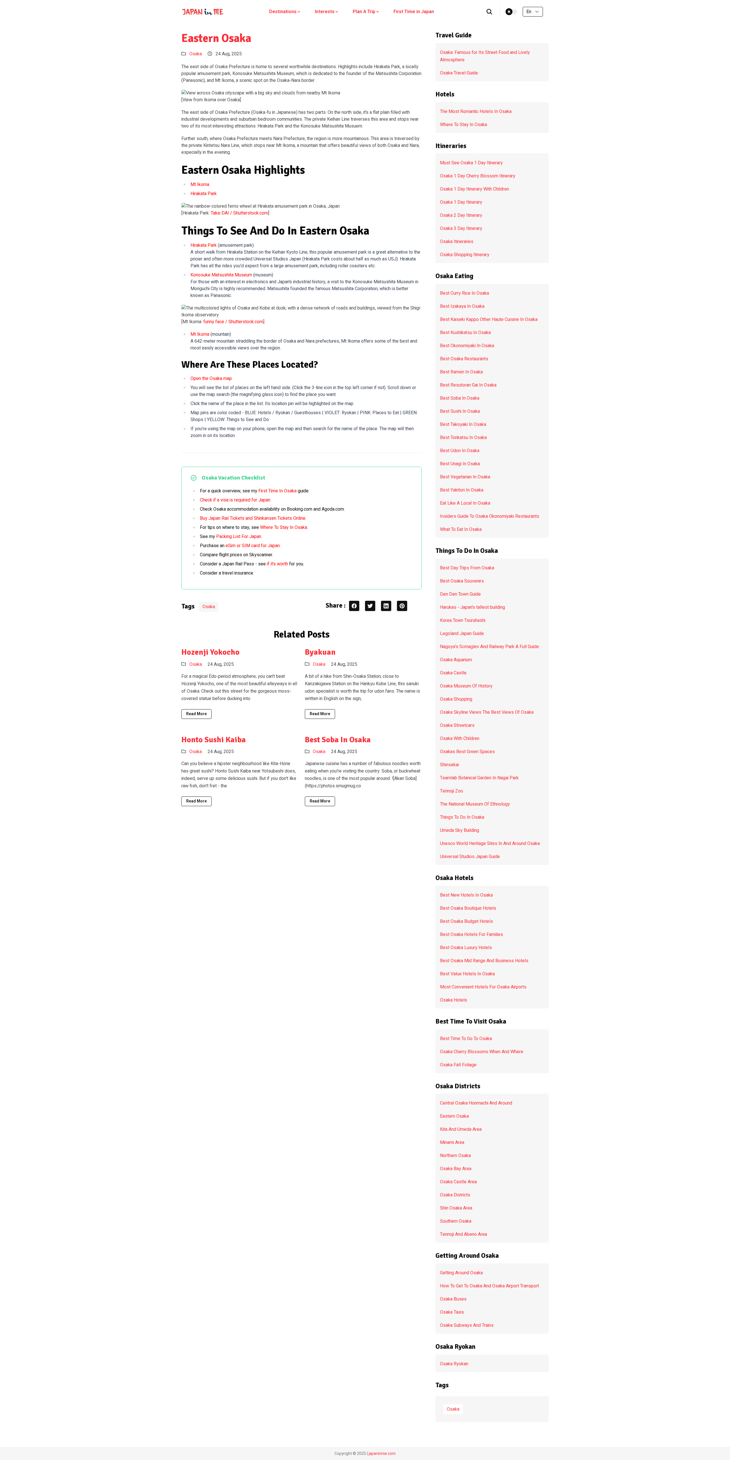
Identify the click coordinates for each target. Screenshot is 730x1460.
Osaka (195, 53)
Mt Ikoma (199, 184)
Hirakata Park (203, 193)
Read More (196, 714)
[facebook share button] (354, 606)
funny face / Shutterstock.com (233, 321)
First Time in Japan (414, 11)
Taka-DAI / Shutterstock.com (239, 213)
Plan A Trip (364, 11)
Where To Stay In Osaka (283, 527)
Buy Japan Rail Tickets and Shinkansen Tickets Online (252, 518)
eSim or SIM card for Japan (253, 545)
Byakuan (320, 652)
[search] (489, 11)
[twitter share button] (370, 606)
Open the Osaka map (211, 378)
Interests (324, 11)
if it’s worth (277, 564)
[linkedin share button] (386, 606)
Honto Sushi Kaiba (213, 740)
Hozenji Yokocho (210, 652)
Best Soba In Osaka (338, 740)
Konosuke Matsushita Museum (221, 275)
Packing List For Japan (238, 536)
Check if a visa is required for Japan (235, 500)
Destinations (283, 11)
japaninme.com (382, 1454)
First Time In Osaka (277, 491)
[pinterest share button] (402, 606)
